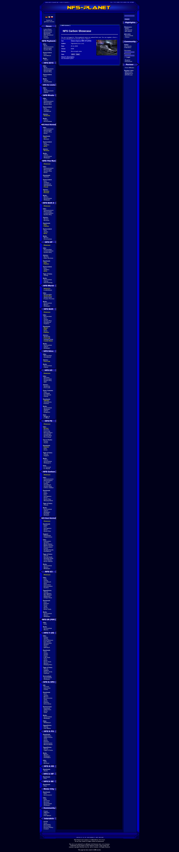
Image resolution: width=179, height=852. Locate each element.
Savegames (47, 496)
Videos (46, 60)
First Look (47, 338)
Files (45, 137)
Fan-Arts (46, 513)
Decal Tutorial (48, 561)
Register (127, 60)
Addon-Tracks (48, 737)
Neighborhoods (48, 550)
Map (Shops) (48, 595)
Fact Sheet (47, 641)
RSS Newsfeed (48, 35)
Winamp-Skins (48, 500)
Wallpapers (47, 463)
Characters (47, 584)
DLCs (45, 146)
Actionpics (47, 757)
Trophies (46, 110)
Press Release (48, 640)
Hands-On (47, 115)
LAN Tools (47, 657)
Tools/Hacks (48, 402)
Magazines (47, 596)
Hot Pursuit (128, 30)
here (114, 37)
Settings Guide (48, 339)
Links (45, 814)
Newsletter (47, 33)
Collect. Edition (48, 487)
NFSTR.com (128, 75)
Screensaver (48, 795)
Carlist (46, 441)
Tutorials (46, 673)
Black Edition (48, 544)
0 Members (127, 47)
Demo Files (47, 499)
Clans (45, 646)
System (46, 542)
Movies (46, 197)
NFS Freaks (128, 72)
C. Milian (46, 418)
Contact (46, 829)
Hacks (46, 607)
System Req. (48, 49)
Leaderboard (48, 290)
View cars (80, 43)
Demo (45, 133)
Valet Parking (48, 282)
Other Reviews (48, 258)
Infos (45, 579)
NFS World (128, 31)
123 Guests (128, 46)
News (45, 45)
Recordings (47, 437)
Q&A (45, 382)
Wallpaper (47, 157)
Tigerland (74, 43)
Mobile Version (48, 545)
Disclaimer (47, 824)
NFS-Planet (102, 839)
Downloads (47, 535)
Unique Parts (48, 597)
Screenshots (48, 81)
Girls (45, 583)
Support (46, 455)
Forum (46, 36)
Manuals (46, 139)
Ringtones (47, 412)
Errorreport (47, 826)
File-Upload (47, 815)
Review (46, 219)
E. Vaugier (47, 482)
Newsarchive (48, 30)
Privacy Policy (48, 827)
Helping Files (48, 664)
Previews (47, 800)
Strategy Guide (48, 558)
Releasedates (48, 432)
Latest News (48, 29)
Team (45, 823)
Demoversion (48, 698)
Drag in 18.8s (48, 672)
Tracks (46, 232)
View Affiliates (129, 67)
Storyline (47, 377)
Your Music (47, 728)
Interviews (47, 688)
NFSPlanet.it (129, 73)
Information (47, 541)
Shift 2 (127, 28)
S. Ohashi (47, 468)
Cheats (46, 187)
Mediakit (46, 515)
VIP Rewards (48, 185)
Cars (45, 54)
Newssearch (48, 32)
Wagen (46, 328)
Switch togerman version (49, 20)
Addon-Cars (47, 709)
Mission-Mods (48, 744)
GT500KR (47, 393)
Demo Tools (47, 609)
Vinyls (46, 653)
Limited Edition (48, 213)
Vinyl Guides (48, 560)
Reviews (46, 150)
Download (47, 708)
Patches (46, 177)
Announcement (48, 47)
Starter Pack (48, 297)
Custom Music (48, 341)
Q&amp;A (47, 647)
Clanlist (46, 38)
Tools (45, 606)
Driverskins (47, 704)
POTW (46, 821)
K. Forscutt (47, 467)
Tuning (46, 275)
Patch (45, 493)
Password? (128, 61)
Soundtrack (47, 55)
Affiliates (46, 812)
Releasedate (48, 48)
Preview (46, 192)
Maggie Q (47, 416)
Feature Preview (49, 298)
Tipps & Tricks (48, 750)
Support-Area (48, 537)
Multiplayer (47, 722)
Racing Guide (48, 557)
